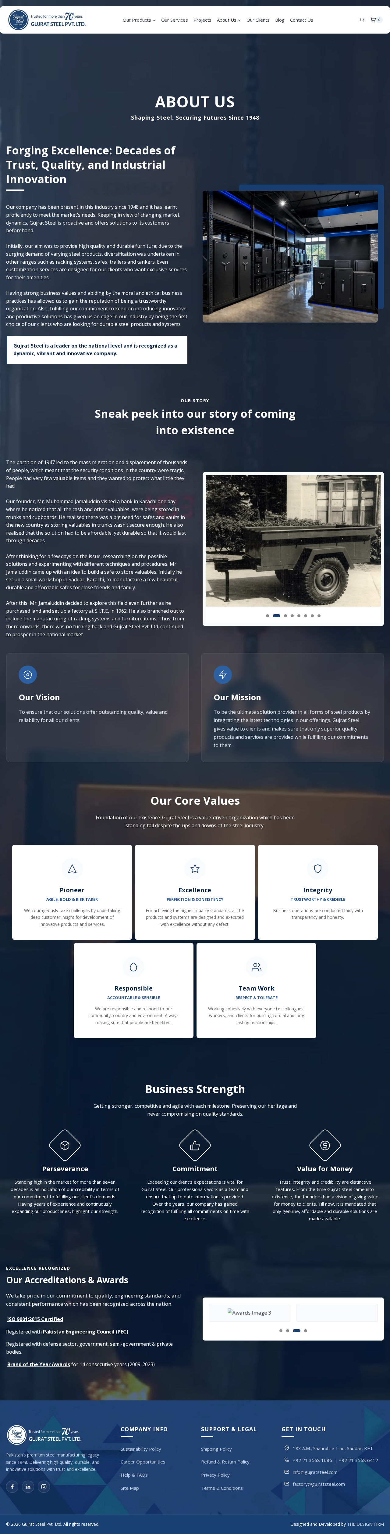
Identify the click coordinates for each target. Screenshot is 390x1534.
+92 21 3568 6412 (358, 1460)
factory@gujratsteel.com (319, 1484)
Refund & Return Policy (225, 1462)
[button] (267, 615)
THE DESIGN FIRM (365, 1524)
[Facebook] (12, 1487)
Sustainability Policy (141, 1449)
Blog (280, 20)
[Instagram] (44, 1487)
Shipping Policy (216, 1449)
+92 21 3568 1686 (312, 1460)
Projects (202, 20)
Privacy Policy (215, 1475)
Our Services (174, 20)
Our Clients (258, 20)
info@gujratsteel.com (315, 1472)
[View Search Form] (362, 19)
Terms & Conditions (222, 1488)
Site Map (130, 1488)
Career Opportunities (143, 1462)
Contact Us (301, 20)
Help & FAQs (134, 1475)
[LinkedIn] (28, 1487)
